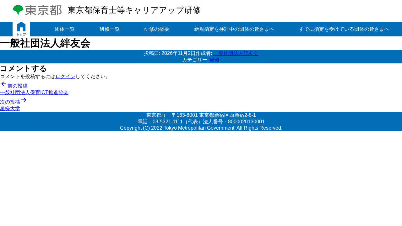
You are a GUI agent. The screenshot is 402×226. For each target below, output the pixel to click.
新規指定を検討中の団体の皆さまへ (234, 29)
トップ (21, 29)
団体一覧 (65, 29)
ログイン (65, 76)
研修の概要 (156, 29)
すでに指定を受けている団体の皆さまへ (344, 29)
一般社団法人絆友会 (235, 53)
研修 (215, 59)
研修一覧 (110, 29)
